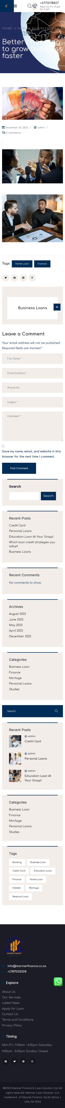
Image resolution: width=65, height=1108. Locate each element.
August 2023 (17, 613)
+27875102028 (17, 971)
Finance (14, 672)
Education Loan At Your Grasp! (31, 536)
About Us (8, 991)
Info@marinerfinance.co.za (26, 966)
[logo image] (6, 6)
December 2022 (20, 636)
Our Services (11, 997)
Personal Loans (20, 531)
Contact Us (10, 1014)
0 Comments (13, 133)
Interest (42, 264)
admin (41, 127)
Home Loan (22, 264)
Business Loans (20, 551)
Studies (14, 689)
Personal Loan (20, 896)
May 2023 (16, 625)
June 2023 (16, 619)
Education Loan (43, 871)
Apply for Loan (13, 1008)
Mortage (15, 678)
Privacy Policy (12, 1025)
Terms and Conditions (17, 1019)
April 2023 (16, 630)
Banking (17, 862)
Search (15, 486)
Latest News (10, 1003)
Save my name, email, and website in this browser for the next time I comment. (31, 454)
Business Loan (19, 666)
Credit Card (17, 525)
